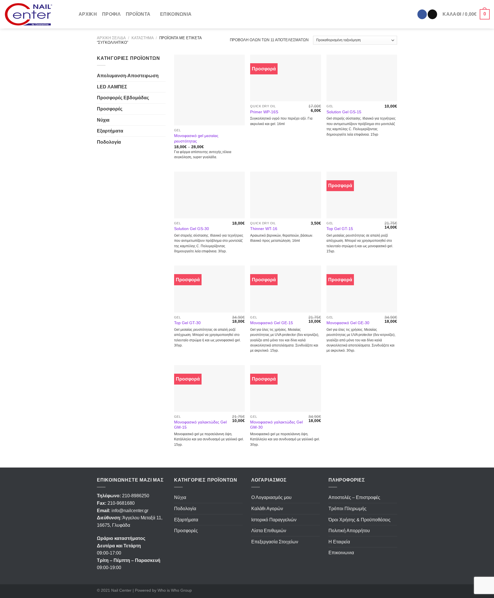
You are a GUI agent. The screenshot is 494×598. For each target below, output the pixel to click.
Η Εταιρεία (339, 541)
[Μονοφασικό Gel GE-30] (361, 289)
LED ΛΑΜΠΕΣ (112, 86)
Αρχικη (88, 14)
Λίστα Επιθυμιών (268, 530)
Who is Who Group (175, 590)
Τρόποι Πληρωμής (347, 508)
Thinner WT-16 (263, 228)
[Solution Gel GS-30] (209, 195)
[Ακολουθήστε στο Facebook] (422, 14)
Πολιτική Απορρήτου (349, 530)
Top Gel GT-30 (187, 322)
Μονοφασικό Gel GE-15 (271, 322)
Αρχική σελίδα (111, 38)
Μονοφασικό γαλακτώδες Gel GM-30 (276, 425)
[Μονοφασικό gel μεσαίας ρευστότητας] (209, 90)
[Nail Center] (37, 14)
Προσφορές (109, 108)
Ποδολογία (109, 142)
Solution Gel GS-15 (343, 112)
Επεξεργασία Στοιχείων (274, 541)
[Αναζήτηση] (199, 14)
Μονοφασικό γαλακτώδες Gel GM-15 (200, 425)
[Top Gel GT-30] (209, 289)
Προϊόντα (138, 14)
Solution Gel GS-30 (191, 228)
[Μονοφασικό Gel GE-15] (285, 289)
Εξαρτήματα (110, 130)
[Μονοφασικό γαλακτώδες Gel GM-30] (285, 388)
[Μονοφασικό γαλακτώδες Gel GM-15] (209, 388)
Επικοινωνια (176, 14)
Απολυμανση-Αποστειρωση (128, 75)
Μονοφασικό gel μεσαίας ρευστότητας (196, 138)
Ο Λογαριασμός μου (271, 497)
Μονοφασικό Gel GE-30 (347, 322)
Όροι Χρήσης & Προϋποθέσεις (359, 519)
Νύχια (103, 120)
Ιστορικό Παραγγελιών (273, 519)
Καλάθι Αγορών (267, 508)
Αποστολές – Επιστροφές (354, 497)
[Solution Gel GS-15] (361, 78)
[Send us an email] (432, 14)
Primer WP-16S (264, 112)
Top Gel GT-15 (339, 228)
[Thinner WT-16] (285, 195)
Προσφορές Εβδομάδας (123, 97)
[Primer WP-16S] (285, 78)
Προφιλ (111, 14)
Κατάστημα (143, 38)
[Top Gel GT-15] (361, 195)
